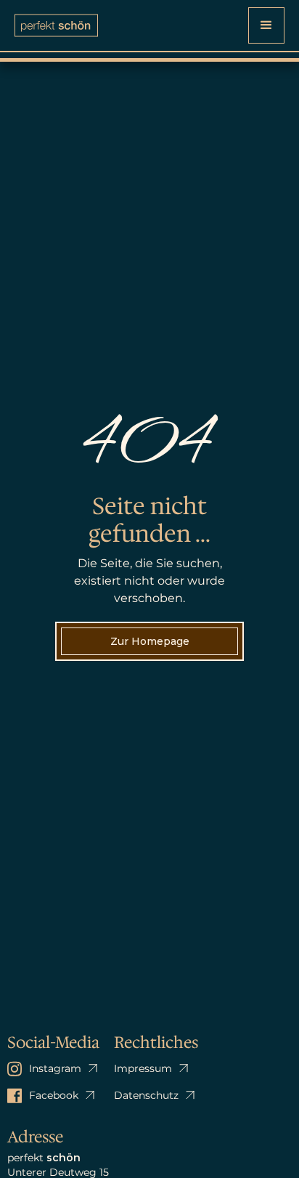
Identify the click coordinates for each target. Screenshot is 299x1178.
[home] (56, 25)
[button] (266, 25)
